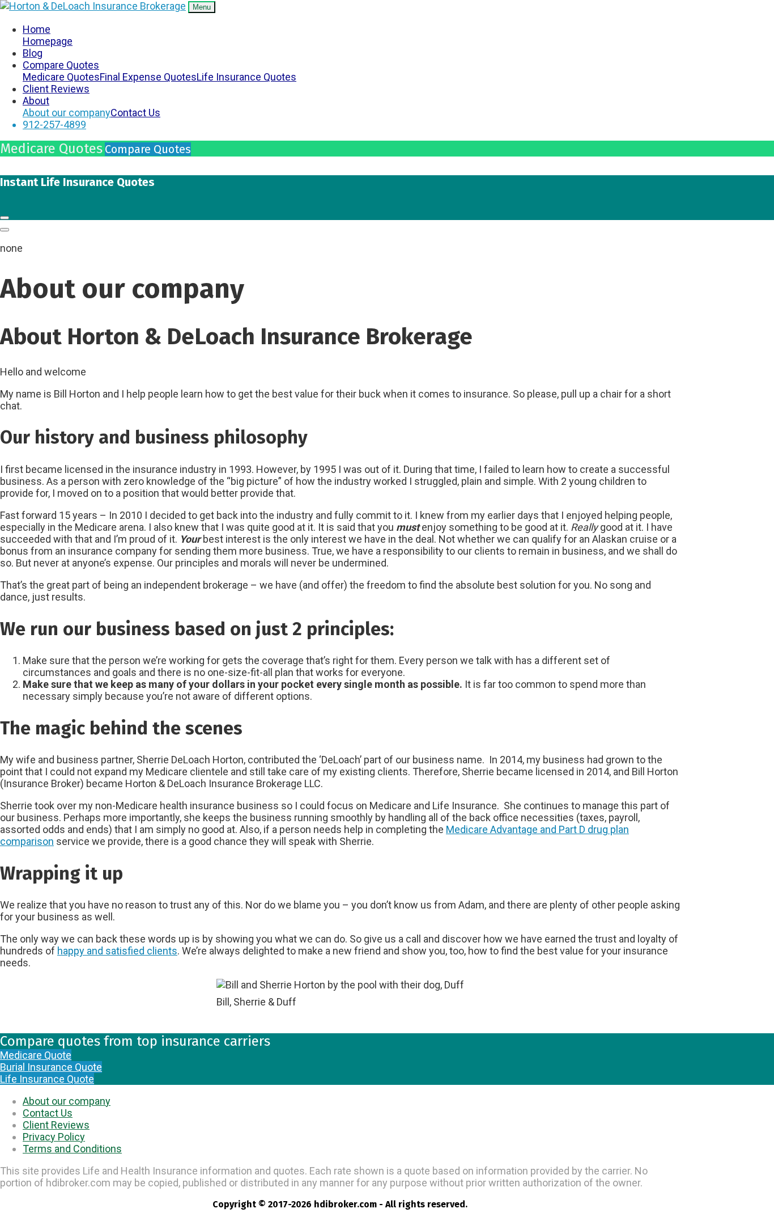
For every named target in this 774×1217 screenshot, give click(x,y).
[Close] (4, 217)
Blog (32, 53)
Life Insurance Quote (47, 1079)
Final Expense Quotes (148, 77)
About (36, 101)
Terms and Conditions (72, 1149)
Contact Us (135, 113)
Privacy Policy (54, 1137)
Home (36, 29)
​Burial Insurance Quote (51, 1067)
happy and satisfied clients (117, 951)
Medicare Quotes (61, 77)
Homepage (48, 41)
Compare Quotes (61, 65)
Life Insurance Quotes (246, 77)
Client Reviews (56, 89)
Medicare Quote (35, 1055)
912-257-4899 (54, 124)
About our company (66, 113)
